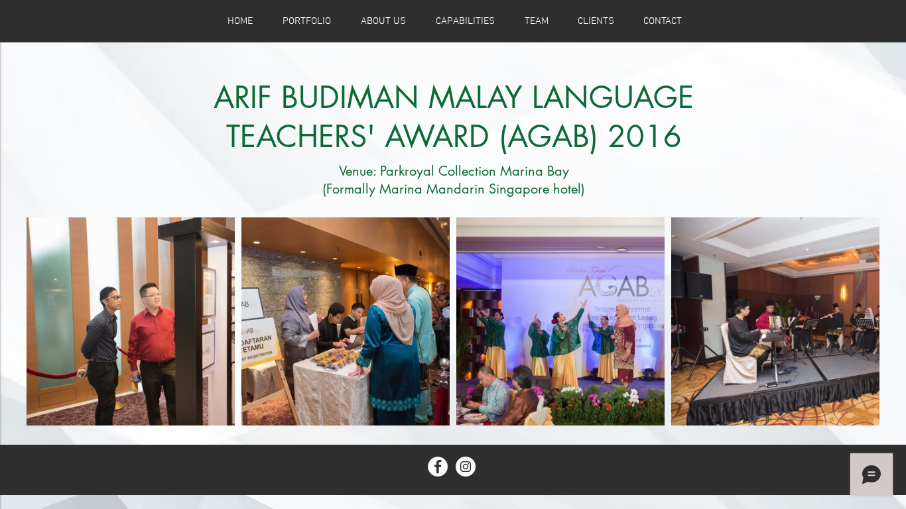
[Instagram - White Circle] (466, 467)
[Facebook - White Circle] (438, 467)
